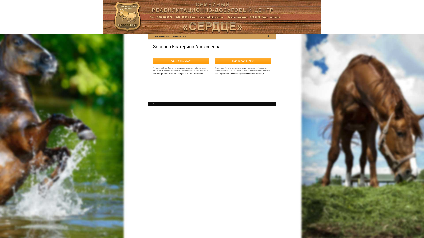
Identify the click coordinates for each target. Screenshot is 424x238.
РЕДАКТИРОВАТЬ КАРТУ (181, 61)
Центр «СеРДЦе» (162, 36)
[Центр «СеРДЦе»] (212, 17)
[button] (268, 36)
